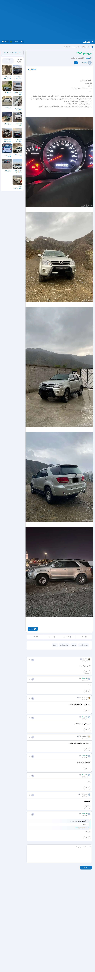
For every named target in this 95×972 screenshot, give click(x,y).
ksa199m (85, 659)
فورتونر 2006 (85, 47)
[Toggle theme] (22, 41)
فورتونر (78, 47)
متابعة (75, 62)
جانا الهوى (84, 63)
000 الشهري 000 (83, 697)
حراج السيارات (71, 47)
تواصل (31, 629)
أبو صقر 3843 (84, 794)
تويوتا (65, 47)
